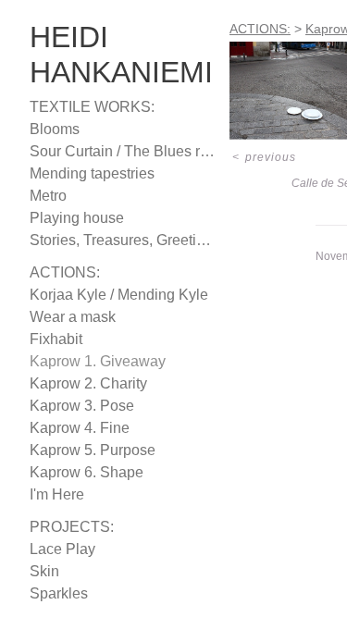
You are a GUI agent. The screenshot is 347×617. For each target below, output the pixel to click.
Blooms (53, 129)
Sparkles (55, 593)
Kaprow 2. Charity (85, 383)
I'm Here (54, 494)
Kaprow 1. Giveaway (89, 361)
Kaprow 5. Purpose (86, 450)
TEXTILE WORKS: (80, 107)
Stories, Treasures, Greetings (116, 240)
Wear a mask (67, 317)
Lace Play (57, 549)
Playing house (73, 218)
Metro (49, 196)
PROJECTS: (62, 527)
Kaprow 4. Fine (74, 428)
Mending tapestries (88, 174)
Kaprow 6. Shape (80, 472)
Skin (43, 571)
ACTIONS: (60, 272)
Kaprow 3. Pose (75, 406)
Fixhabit (55, 339)
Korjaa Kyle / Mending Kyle (112, 295)
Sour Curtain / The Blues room (120, 151)
